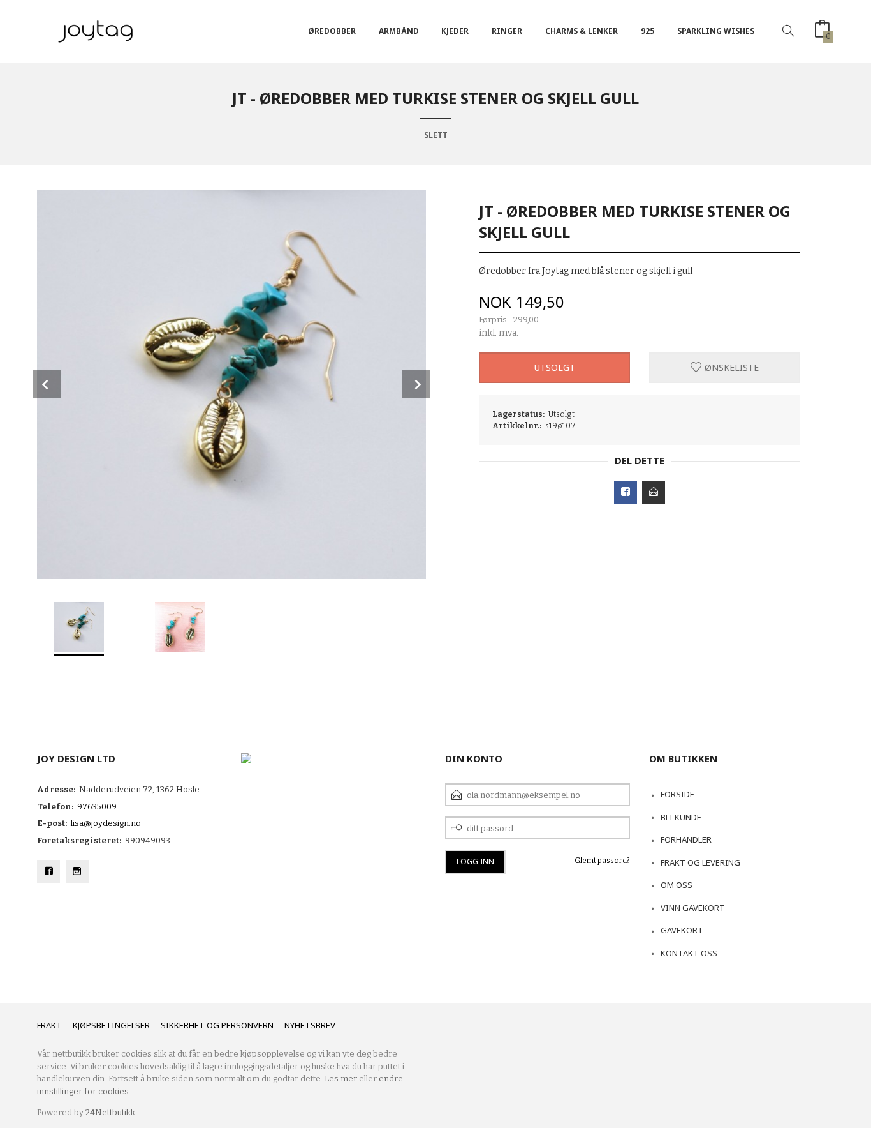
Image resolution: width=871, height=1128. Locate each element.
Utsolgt (554, 367)
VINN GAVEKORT (693, 908)
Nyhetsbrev (309, 1025)
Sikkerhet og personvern (217, 1025)
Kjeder (455, 31)
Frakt (49, 1025)
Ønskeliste (730, 367)
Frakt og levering (700, 862)
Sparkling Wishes (715, 31)
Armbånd (399, 31)
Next (416, 384)
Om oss (676, 885)
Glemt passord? (602, 860)
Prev (47, 384)
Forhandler (686, 839)
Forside (677, 794)
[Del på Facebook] (625, 492)
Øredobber (332, 31)
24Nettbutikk (110, 1112)
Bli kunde (681, 817)
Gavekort (682, 930)
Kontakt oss (689, 953)
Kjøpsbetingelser (111, 1025)
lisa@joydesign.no (106, 823)
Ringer (507, 31)
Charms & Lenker (581, 31)
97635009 (97, 806)
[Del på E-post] (653, 492)
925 (647, 31)
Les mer (341, 1078)
